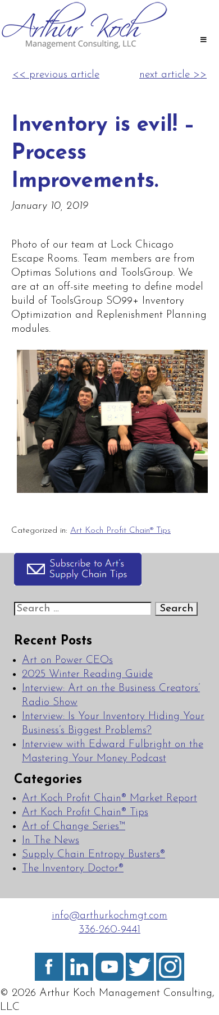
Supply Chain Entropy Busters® (93, 854)
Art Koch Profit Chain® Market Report (109, 798)
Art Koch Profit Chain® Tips (120, 530)
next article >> (173, 75)
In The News (50, 840)
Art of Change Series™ (73, 826)
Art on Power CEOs (67, 660)
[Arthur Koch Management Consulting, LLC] (84, 48)
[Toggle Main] (203, 41)
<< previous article (55, 75)
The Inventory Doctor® (73, 868)
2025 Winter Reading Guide (87, 674)
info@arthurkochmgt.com (109, 916)
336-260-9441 (109, 930)
